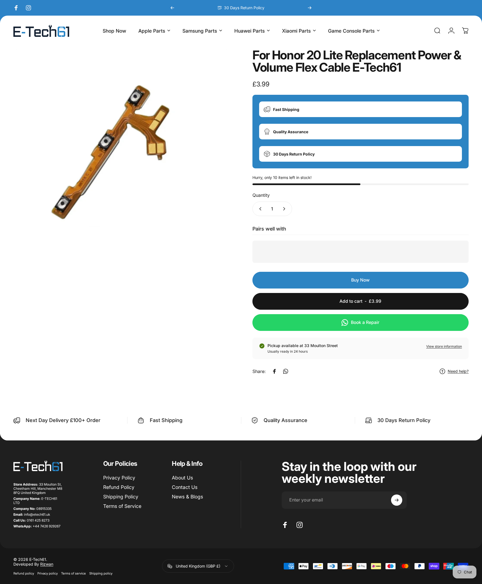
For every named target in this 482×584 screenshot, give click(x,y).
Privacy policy (47, 573)
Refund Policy (118, 487)
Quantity (261, 195)
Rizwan (46, 564)
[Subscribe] (396, 500)
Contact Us (184, 487)
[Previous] (172, 8)
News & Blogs (187, 496)
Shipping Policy (120, 496)
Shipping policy (100, 573)
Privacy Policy (119, 478)
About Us (182, 478)
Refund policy (23, 573)
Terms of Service (122, 506)
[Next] (309, 8)
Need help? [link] (458, 371)
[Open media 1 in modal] (121, 157)
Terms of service (73, 573)
